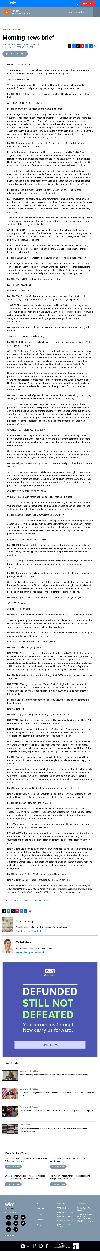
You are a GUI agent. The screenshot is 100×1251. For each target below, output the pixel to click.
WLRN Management (85, 1221)
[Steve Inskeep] (7, 924)
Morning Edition (42, 901)
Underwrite (41, 1220)
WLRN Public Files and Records (65, 1225)
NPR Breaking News (11, 29)
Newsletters (61, 1203)
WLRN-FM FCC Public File (65, 1217)
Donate (39, 1214)
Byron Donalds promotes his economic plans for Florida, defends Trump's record (54, 1075)
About (39, 1203)
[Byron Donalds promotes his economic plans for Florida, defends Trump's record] (10, 1075)
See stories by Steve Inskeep (30, 931)
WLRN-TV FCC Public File (65, 1213)
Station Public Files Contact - (84, 1209)
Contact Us (41, 1209)
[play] (7, 12)
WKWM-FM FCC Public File (65, 1221)
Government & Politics (29, 1071)
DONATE (89, 3)
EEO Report (81, 1203)
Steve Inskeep (18, 45)
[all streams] (96, 12)
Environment (25, 1125)
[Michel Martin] (7, 946)
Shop (39, 1225)
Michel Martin (32, 45)
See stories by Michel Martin (30, 952)
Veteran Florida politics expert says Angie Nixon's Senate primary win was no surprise (56, 1110)
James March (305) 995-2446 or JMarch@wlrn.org (84, 1216)
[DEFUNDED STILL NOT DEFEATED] (50, 1009)
